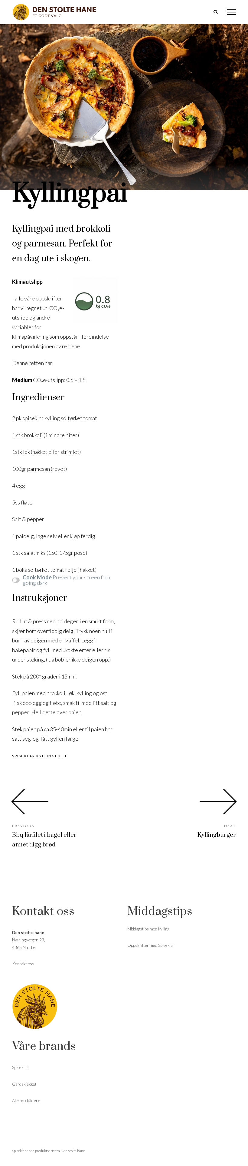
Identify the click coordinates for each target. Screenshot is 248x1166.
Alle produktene (26, 1100)
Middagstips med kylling (148, 928)
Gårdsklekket (24, 1084)
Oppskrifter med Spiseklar (151, 945)
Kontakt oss (23, 963)
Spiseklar (20, 1067)
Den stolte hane (72, 1150)
